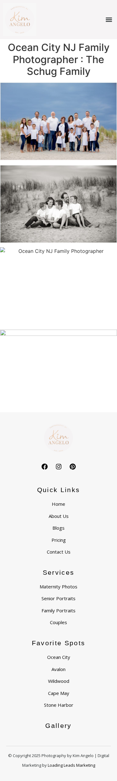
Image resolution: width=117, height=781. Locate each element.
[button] (109, 20)
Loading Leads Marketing (71, 765)
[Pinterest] (72, 466)
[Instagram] (58, 466)
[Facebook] (44, 466)
